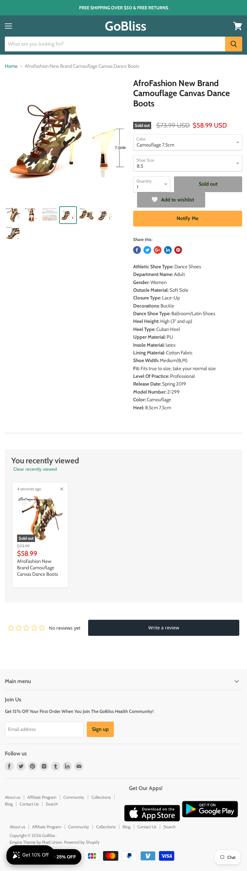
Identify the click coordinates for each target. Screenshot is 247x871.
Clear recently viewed (35, 469)
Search (52, 803)
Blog (9, 803)
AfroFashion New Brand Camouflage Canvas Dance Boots (37, 567)
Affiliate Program (41, 797)
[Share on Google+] (157, 250)
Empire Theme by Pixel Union (36, 842)
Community (73, 797)
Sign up (100, 729)
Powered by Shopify (82, 842)
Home (11, 66)
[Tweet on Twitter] (147, 250)
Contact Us (29, 803)
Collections (101, 797)
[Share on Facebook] (137, 250)
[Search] (233, 44)
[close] (62, 489)
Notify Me (187, 218)
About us (12, 797)
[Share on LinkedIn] (168, 250)
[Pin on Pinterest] (178, 250)
